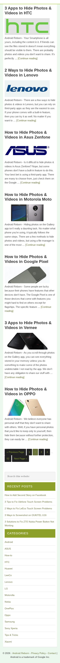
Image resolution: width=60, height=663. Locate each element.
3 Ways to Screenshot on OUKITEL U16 (25, 515)
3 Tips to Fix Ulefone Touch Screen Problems (28, 501)
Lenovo (8, 582)
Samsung (10, 621)
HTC (7, 562)
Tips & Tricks (11, 635)
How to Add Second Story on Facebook (25, 495)
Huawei (8, 568)
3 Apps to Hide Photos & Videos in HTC (28, 10)
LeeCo (8, 575)
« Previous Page (15, 452)
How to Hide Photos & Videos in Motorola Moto (28, 197)
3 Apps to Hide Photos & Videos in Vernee (28, 325)
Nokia (8, 601)
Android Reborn (20, 653)
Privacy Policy (38, 653)
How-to (8, 555)
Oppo (7, 615)
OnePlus (9, 608)
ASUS (8, 548)
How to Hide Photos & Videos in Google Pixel (26, 259)
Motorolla (9, 595)
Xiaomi (8, 641)
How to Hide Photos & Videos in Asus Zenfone (27, 134)
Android (9, 542)
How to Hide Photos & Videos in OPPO (26, 391)
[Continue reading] (28, 58)
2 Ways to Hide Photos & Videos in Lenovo (28, 72)
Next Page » (20, 458)
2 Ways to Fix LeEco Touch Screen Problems (28, 508)
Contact (52, 653)
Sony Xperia (11, 628)
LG (6, 588)
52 (8, 458)
